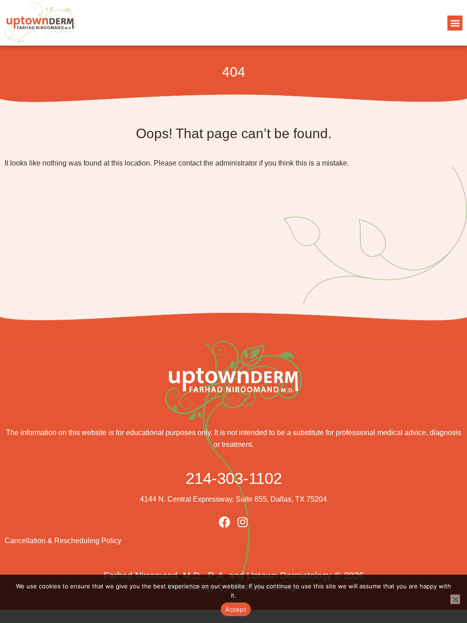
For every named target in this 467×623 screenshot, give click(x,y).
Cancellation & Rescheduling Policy (63, 541)
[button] (454, 23)
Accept (235, 609)
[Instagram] (243, 522)
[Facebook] (224, 522)
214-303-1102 (234, 478)
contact (190, 163)
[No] (455, 599)
